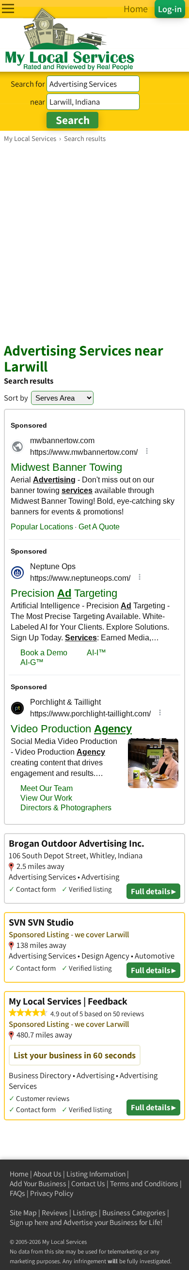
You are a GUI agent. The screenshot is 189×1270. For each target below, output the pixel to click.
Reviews (55, 1212)
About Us (47, 1173)
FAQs (17, 1193)
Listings (85, 1212)
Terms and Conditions (144, 1183)
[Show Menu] (8, 8)
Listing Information (96, 1173)
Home (19, 1173)
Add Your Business (38, 1183)
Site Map (23, 1212)
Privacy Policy (51, 1193)
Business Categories (134, 1212)
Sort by (16, 397)
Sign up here (29, 1222)
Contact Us (88, 1183)
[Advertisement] (94, 242)
